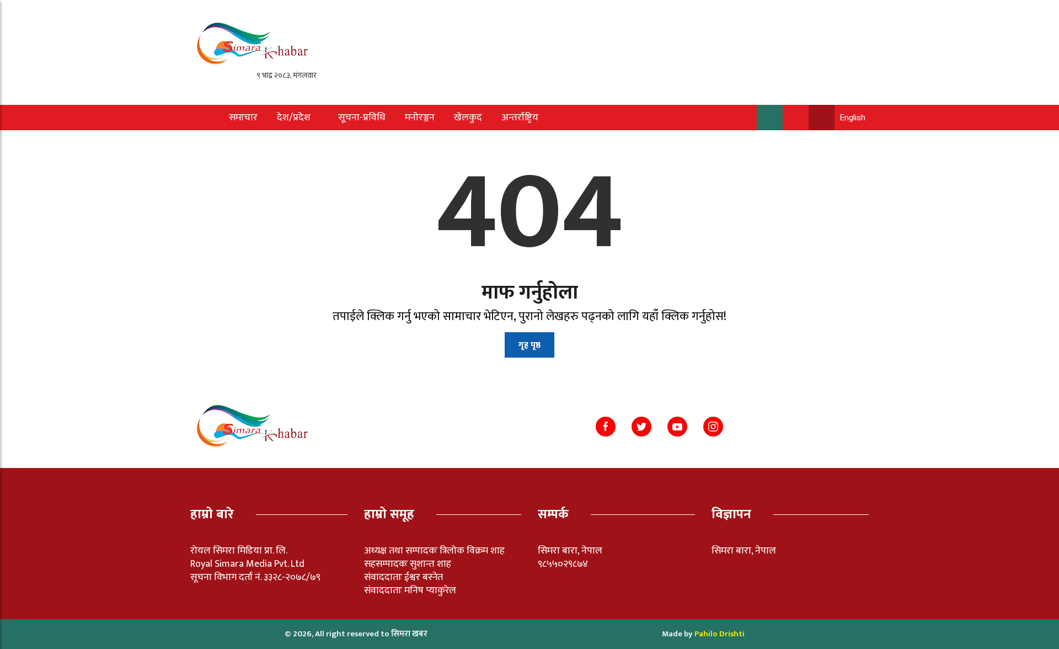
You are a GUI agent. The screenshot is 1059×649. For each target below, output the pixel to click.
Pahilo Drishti (719, 634)
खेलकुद (468, 117)
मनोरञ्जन (420, 117)
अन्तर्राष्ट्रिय (519, 117)
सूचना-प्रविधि (362, 117)
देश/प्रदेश (294, 117)
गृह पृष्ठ (529, 345)
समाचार (243, 117)
